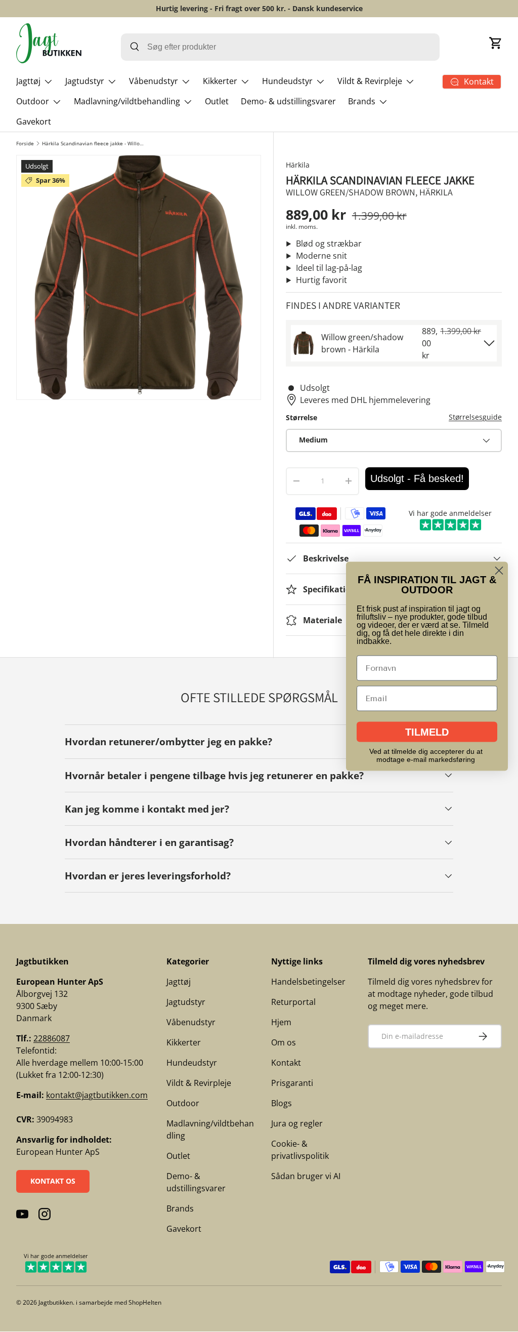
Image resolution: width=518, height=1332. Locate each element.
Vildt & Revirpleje (198, 1082)
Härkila (298, 165)
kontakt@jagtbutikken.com (97, 1095)
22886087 (51, 1038)
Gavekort (33, 121)
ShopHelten (144, 1302)
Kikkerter (183, 1042)
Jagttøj (178, 981)
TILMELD (427, 731)
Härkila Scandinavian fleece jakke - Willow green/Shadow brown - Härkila (94, 143)
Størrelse (301, 417)
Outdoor (182, 1103)
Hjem (281, 1022)
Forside (25, 143)
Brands (180, 1208)
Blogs (281, 1103)
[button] (496, 43)
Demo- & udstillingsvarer (288, 101)
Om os (283, 1042)
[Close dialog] (499, 570)
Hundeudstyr (191, 1062)
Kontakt (286, 1062)
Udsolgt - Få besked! (417, 478)
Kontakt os (52, 1181)
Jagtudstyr (185, 1001)
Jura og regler (297, 1123)
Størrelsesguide (475, 417)
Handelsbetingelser (308, 981)
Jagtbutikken (55, 1302)
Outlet (217, 101)
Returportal (293, 1001)
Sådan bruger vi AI (305, 1176)
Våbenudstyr (190, 1022)
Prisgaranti (292, 1082)
